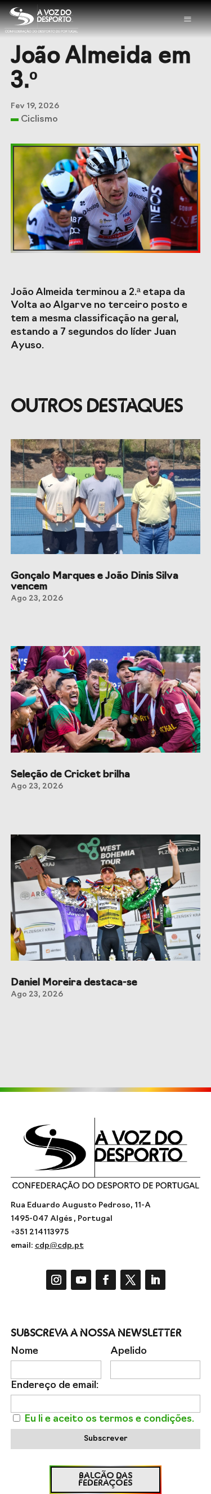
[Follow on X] (130, 1280)
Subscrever (105, 1438)
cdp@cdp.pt (59, 1246)
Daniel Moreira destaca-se (74, 983)
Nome (24, 1351)
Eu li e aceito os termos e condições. (109, 1419)
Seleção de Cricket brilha (70, 775)
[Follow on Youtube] (81, 1280)
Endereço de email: (54, 1385)
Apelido (128, 1351)
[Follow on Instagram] (56, 1280)
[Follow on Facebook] (106, 1280)
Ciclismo (39, 119)
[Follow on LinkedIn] (155, 1280)
